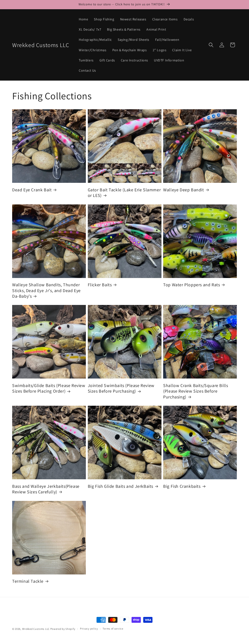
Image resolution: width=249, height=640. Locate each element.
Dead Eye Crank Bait (32, 190)
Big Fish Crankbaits (181, 486)
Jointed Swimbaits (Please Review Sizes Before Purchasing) (121, 388)
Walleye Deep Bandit (183, 190)
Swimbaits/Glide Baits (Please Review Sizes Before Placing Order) (48, 388)
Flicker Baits (100, 284)
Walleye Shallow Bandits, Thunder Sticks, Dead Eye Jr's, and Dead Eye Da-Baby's (46, 290)
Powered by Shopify (62, 629)
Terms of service (113, 628)
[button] (211, 45)
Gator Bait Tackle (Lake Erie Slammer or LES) (124, 192)
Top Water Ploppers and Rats (191, 284)
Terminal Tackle (28, 581)
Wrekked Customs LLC (36, 629)
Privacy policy (89, 628)
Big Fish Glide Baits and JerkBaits (120, 486)
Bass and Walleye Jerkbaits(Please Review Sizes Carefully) (46, 489)
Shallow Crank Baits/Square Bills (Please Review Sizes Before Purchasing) (195, 391)
